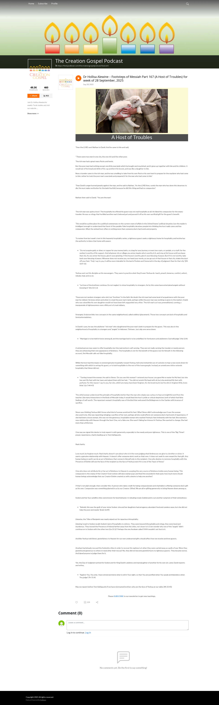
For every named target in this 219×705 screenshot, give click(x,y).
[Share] (97, 602)
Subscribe (42, 3)
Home (31, 3)
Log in (88, 632)
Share (34, 95)
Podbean (43, 700)
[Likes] (76, 602)
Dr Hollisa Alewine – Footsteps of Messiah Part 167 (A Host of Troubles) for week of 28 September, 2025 (135, 78)
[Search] (187, 3)
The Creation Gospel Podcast (89, 60)
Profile (54, 3)
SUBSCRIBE (118, 596)
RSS (47, 95)
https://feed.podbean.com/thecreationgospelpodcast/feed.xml (83, 66)
